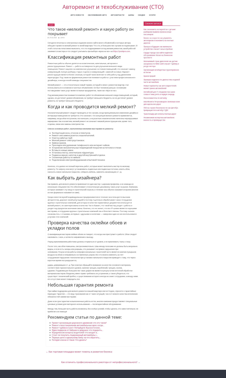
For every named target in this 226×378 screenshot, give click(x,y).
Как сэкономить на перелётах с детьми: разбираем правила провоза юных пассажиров (160, 31)
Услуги (152, 15)
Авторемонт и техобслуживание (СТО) (113, 6)
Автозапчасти (117, 15)
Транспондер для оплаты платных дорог (160, 114)
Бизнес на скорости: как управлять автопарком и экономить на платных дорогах (159, 40)
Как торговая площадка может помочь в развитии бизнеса (79, 351)
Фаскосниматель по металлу (155, 98)
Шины (131, 15)
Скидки (141, 15)
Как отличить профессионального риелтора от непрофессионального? (100, 362)
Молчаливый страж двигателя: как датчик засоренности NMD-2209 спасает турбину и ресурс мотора (161, 63)
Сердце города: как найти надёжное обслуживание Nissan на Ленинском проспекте (158, 55)
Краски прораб (149, 76)
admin (62, 38)
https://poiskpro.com (121, 51)
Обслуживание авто (97, 15)
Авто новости (77, 15)
